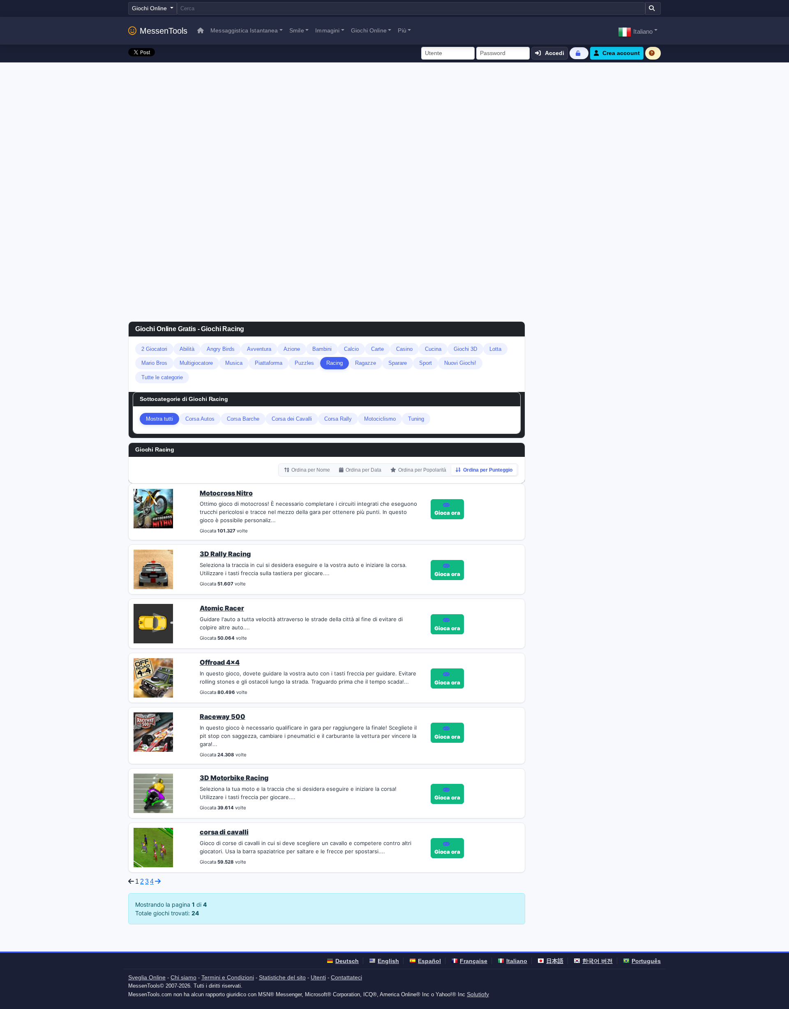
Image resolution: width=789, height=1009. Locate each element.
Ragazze (365, 363)
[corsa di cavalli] (153, 847)
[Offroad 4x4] (153, 677)
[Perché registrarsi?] (653, 53)
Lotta (495, 349)
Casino (404, 349)
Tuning (416, 419)
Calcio (351, 349)
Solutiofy (478, 994)
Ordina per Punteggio (487, 470)
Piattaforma (268, 363)
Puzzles (304, 363)
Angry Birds (221, 349)
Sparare (397, 363)
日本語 (554, 961)
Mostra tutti (159, 419)
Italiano (516, 961)
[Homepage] (200, 30)
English (388, 961)
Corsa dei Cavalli (292, 419)
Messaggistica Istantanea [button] (244, 30)
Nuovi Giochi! (460, 363)
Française (473, 961)
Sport (425, 363)
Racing (334, 363)
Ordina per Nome (310, 470)
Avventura (259, 349)
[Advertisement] (394, 124)
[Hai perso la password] (579, 53)
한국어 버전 (597, 961)
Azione (292, 349)
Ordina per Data (363, 470)
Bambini (322, 349)
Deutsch (347, 961)
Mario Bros (154, 363)
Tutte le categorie (162, 377)
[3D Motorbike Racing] (153, 792)
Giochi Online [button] (369, 30)
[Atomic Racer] (153, 623)
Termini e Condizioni (227, 977)
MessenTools (163, 30)
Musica (233, 363)
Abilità (187, 349)
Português (646, 961)
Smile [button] (296, 30)
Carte (377, 349)
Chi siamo (183, 977)
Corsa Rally (338, 419)
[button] (638, 30)
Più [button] (402, 30)
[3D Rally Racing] (153, 569)
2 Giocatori (154, 349)
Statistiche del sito (282, 977)
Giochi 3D (465, 349)
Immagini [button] (327, 30)
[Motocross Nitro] (153, 508)
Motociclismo (380, 419)
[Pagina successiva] (158, 881)
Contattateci (346, 977)
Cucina (433, 349)
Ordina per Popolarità (422, 470)
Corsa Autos (200, 419)
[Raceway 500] (153, 732)
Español (429, 961)
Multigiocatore (196, 363)
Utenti (318, 977)
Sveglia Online (147, 977)
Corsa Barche (243, 419)
